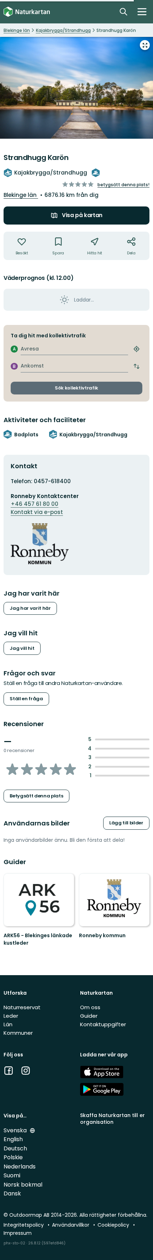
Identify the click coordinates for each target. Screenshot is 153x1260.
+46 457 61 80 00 (34, 504)
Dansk (12, 1193)
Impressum (18, 1233)
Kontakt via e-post (37, 512)
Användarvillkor (71, 1224)
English (13, 1139)
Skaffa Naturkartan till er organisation (112, 1119)
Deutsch (15, 1148)
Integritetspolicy (24, 1224)
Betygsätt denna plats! (123, 185)
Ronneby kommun (102, 935)
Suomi (12, 1175)
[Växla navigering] (141, 11)
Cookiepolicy (114, 1224)
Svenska (16, 1130)
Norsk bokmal (23, 1185)
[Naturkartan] (27, 12)
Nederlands (20, 1166)
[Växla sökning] (123, 11)
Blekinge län (21, 195)
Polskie (13, 1157)
